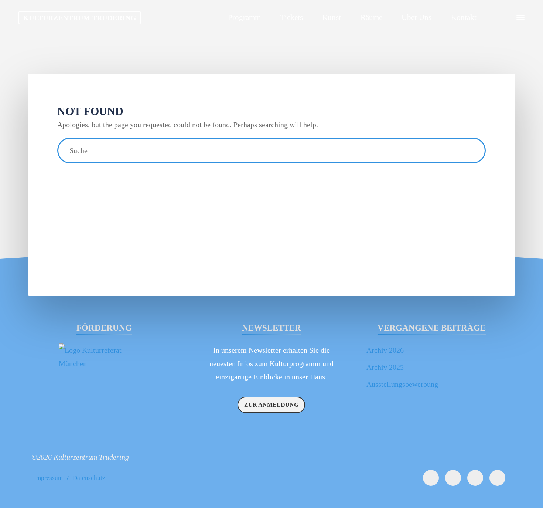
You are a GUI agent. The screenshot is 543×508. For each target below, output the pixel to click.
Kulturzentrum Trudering (79, 18)
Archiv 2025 (385, 367)
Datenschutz (89, 477)
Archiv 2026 (385, 350)
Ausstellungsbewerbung (402, 384)
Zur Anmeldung (271, 405)
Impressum (48, 477)
